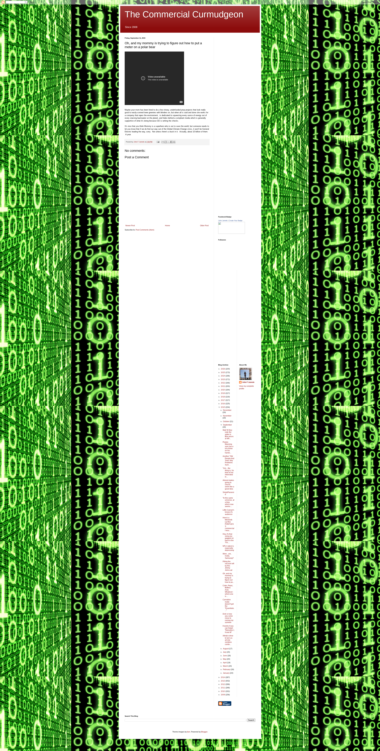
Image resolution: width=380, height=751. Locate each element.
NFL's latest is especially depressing (228, 548)
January (226, 673)
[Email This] (162, 141)
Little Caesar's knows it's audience (228, 512)
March (225, 666)
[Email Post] (158, 142)
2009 (223, 695)
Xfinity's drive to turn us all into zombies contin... (228, 640)
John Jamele (222, 220)
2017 (223, 400)
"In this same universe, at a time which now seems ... (228, 502)
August (226, 649)
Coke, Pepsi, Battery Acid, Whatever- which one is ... (228, 591)
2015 (223, 407)
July (225, 652)
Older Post (204, 226)
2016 (223, 404)
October (226, 421)
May (225, 659)
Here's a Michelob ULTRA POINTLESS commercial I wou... (228, 524)
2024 (223, 376)
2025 (223, 372)
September (227, 425)
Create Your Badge (235, 220)
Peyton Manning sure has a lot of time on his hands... (228, 447)
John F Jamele (248, 382)
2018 (223, 397)
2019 (223, 393)
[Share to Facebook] (171, 141)
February (227, 669)
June (225, 656)
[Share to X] (168, 141)
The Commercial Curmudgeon (184, 14)
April (225, 663)
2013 (223, 681)
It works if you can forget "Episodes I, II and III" (228, 629)
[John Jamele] (231, 233)
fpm (188, 732)
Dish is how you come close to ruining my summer (228, 618)
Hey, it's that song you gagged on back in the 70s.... (228, 538)
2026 (223, 369)
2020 (223, 390)
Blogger (204, 732)
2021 (223, 386)
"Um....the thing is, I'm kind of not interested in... (228, 472)
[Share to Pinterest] (174, 141)
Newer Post (130, 226)
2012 (223, 684)
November (227, 416)
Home (167, 226)
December (227, 410)
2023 (223, 379)
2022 (223, 383)
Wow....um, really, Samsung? (228, 556)
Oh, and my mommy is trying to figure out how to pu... (228, 577)
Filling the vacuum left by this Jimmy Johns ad (228, 565)
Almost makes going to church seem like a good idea (228, 484)
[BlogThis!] (165, 141)
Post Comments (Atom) (145, 230)
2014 (223, 677)
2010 (223, 691)
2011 (223, 688)
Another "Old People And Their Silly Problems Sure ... (228, 460)
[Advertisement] (240, 55)
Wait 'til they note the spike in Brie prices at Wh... (228, 434)
